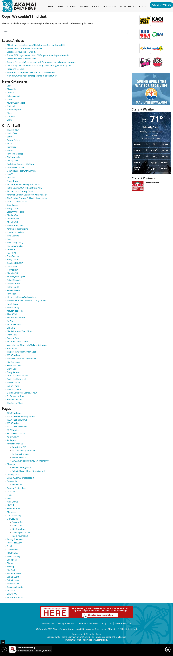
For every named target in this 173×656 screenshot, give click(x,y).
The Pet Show (13, 382)
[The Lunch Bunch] (137, 186)
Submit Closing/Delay (21, 467)
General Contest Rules (17, 488)
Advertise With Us (15, 443)
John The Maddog (15, 153)
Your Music (12, 348)
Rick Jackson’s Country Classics (21, 191)
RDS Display (12, 553)
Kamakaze (11, 147)
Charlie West (12, 215)
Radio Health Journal (16, 379)
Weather (84, 6)
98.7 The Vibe (13, 430)
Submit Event (13, 576)
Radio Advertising (20, 535)
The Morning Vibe (15, 225)
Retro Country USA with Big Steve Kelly (24, 188)
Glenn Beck (12, 266)
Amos (9, 143)
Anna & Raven (13, 290)
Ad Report (11, 440)
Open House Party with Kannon (21, 170)
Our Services (109, 6)
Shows (10, 563)
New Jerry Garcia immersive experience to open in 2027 (32, 75)
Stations (71, 6)
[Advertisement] (151, 89)
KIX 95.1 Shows (13, 508)
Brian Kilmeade (14, 280)
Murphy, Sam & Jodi (16, 102)
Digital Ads (17, 525)
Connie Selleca (13, 140)
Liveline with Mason (16, 167)
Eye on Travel (13, 386)
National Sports (14, 109)
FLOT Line (11, 252)
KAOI (9, 498)
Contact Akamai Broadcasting (20, 477)
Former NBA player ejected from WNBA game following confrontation (38, 55)
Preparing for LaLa (15, 69)
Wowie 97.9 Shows (15, 597)
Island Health (13, 287)
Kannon (10, 150)
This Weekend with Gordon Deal (21, 358)
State (9, 113)
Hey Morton (12, 269)
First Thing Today (15, 242)
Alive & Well (12, 314)
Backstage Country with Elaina (20, 164)
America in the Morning (17, 228)
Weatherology (101, 639)
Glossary (11, 491)
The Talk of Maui (15, 403)
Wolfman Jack (13, 218)
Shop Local (12, 559)
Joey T (10, 174)
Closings (11, 464)
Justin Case (12, 133)
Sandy (9, 136)
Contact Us (12, 481)
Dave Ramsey (13, 256)
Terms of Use (13, 583)
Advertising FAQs (19, 447)
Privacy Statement (15, 539)
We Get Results (128, 6)
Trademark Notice (15, 587)
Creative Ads (17, 522)
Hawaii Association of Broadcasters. (110, 637)
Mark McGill (12, 222)
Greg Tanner (13, 205)
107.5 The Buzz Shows (17, 426)
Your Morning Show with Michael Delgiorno (27, 345)
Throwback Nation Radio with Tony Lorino (26, 300)
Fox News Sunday (15, 246)
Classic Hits (12, 89)
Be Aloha (11, 321)
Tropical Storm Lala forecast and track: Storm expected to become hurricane (41, 62)
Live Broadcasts (19, 529)
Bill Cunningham (14, 399)
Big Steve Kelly (13, 157)
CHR (9, 85)
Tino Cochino (13, 235)
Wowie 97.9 (12, 594)
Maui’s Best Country (16, 317)
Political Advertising (21, 454)
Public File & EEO (14, 542)
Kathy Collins (13, 208)
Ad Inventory (12, 436)
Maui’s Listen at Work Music (19, 331)
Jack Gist (10, 177)
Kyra (9, 239)
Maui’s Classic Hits (15, 310)
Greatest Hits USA (15, 263)
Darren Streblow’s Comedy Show (21, 392)
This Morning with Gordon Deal (21, 351)
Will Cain (11, 327)
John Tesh (11, 293)
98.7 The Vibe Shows (16, 433)
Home (51, 6)
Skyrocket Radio (93, 634)
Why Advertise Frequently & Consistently (30, 460)
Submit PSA (17, 484)
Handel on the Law (15, 232)
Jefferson (11, 249)
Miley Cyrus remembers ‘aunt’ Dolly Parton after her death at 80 (36, 45)
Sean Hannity (13, 307)
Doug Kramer (13, 181)
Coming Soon (13, 474)
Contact (143, 6)
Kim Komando (13, 362)
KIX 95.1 (10, 505)
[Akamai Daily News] (20, 5)
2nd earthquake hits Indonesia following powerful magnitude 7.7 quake (39, 65)
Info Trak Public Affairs (17, 201)
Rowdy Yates (12, 160)
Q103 (9, 546)
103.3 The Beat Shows (17, 419)
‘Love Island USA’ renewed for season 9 (24, 48)
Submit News (13, 580)
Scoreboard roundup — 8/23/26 (21, 51)
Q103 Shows (12, 549)
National (11, 106)
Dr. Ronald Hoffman (16, 396)
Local (9, 99)
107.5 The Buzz (14, 423)
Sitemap (10, 566)
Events (95, 6)
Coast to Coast (13, 338)
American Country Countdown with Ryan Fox (27, 194)
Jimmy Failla (12, 334)
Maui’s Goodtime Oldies (17, 341)
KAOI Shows (12, 501)
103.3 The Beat (13, 355)
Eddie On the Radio (15, 211)
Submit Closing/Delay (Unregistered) (28, 471)
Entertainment (13, 96)
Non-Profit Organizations (23, 450)
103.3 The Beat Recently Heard (20, 416)
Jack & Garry (12, 304)
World (9, 119)
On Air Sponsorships (21, 532)
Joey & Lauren (13, 283)
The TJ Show (12, 129)
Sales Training (13, 556)
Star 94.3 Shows (14, 573)
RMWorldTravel (14, 365)
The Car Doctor (14, 389)
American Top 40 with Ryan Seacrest (23, 184)
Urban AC (11, 116)
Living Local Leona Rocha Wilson (21, 297)
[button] (3, 642)
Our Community (14, 515)
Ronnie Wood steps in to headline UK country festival (31, 72)
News (61, 6)
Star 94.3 (11, 570)
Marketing (11, 512)
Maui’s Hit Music (14, 324)
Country (10, 92)
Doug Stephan (13, 372)
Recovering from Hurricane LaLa (21, 58)
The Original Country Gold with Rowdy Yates (27, 198)
